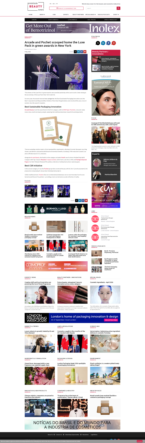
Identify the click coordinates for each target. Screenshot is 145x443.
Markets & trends (32, 326)
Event (115, 14)
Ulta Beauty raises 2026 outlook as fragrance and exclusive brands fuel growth (34, 255)
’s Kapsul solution (48, 159)
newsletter (86, 434)
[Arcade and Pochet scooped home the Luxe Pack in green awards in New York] (32, 191)
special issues (89, 14)
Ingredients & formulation (35, 358)
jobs (54, 14)
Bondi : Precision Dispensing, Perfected (111, 251)
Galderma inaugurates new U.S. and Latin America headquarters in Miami (54, 236)
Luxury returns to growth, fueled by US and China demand (39, 332)
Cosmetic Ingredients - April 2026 (101, 282)
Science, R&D (95, 326)
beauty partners (78, 14)
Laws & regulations (65, 326)
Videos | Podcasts (104, 14)
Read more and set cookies (73, 441)
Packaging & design (64, 358)
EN (53, 3)
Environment (95, 358)
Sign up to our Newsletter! (67, 8)
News (41, 14)
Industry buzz (28, 36)
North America (53, 19)
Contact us (59, 434)
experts (65, 14)
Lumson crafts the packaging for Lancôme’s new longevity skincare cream (77, 236)
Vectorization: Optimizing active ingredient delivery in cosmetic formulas (105, 332)
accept (140, 441)
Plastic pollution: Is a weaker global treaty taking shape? (104, 364)
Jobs (93, 211)
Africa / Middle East (110, 19)
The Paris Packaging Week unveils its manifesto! (110, 268)
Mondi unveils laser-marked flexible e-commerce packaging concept (33, 236)
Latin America (72, 19)
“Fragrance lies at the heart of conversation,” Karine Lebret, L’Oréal (70, 396)
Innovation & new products (36, 390)
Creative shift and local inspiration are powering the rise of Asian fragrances (38, 283)
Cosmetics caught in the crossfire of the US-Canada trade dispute (54, 255)
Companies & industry (65, 390)
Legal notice (94, 434)
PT (57, 3)
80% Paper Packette (69, 110)
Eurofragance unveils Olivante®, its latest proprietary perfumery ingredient (111, 261)
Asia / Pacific (92, 19)
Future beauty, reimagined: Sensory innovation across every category (69, 283)
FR (50, 3)
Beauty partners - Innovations (100, 53)
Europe (34, 19)
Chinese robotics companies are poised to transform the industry (39, 396)
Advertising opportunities (72, 434)
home (30, 14)
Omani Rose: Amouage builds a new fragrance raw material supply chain (37, 364)
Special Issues (95, 277)
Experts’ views (30, 277)
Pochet (46, 168)
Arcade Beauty (29, 110)
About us (50, 434)
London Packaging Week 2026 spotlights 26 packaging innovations (71, 364)
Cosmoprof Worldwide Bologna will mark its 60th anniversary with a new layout (105, 123)
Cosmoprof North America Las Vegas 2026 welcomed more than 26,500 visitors (77, 255)
